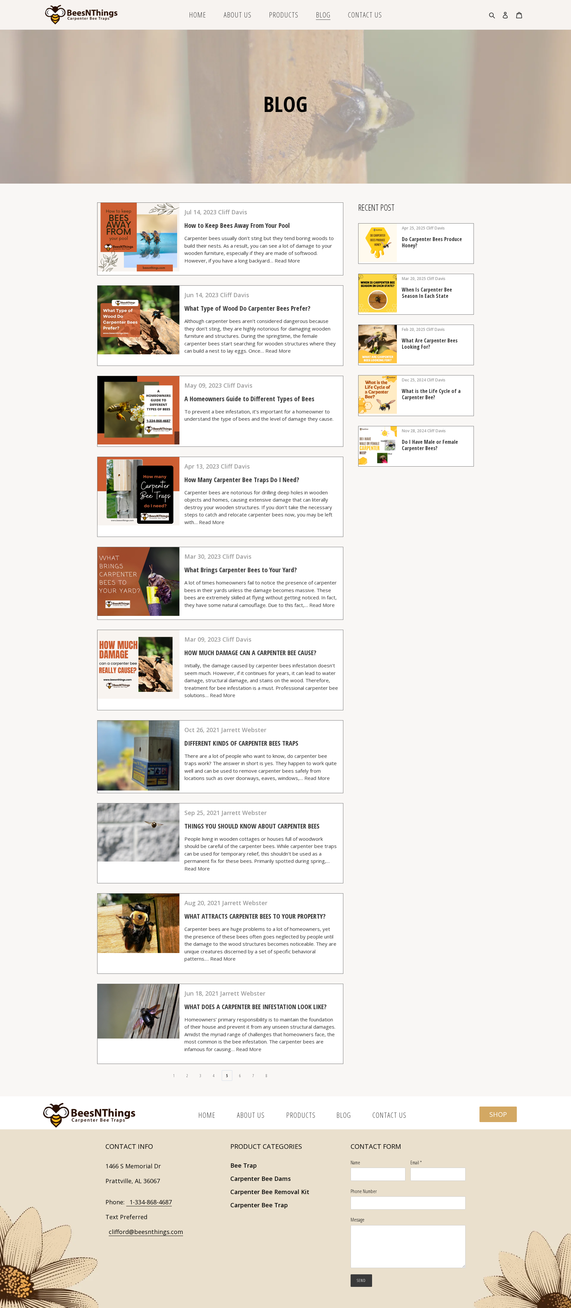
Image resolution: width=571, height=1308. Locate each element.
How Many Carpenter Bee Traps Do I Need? (241, 479)
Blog (344, 1115)
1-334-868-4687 (149, 1202)
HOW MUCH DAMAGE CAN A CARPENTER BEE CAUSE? (250, 652)
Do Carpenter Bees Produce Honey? (432, 242)
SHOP (498, 1114)
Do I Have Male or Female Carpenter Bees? (430, 445)
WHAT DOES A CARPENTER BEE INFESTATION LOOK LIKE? (255, 1006)
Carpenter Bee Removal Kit (269, 1192)
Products (301, 1115)
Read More (287, 260)
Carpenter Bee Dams (260, 1179)
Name (355, 1162)
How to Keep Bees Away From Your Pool (237, 225)
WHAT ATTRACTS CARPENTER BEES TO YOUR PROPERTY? (254, 916)
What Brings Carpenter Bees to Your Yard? (240, 569)
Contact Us (389, 1115)
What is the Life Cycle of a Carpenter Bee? (431, 394)
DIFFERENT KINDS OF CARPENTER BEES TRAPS (241, 743)
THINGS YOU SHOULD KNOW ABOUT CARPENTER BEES (252, 826)
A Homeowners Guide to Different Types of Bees (249, 398)
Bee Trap (243, 1165)
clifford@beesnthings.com (146, 1232)
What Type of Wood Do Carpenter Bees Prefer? (247, 308)
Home (207, 1115)
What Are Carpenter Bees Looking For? (430, 343)
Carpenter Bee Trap (259, 1205)
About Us (251, 1115)
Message (357, 1219)
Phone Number (364, 1191)
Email (416, 1162)
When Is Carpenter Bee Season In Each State (427, 293)
